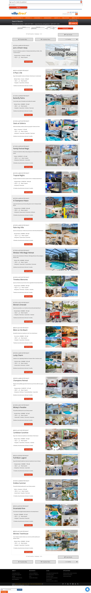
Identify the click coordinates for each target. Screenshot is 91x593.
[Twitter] (63, 584)
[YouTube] (75, 584)
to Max (51, 28)
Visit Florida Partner (67, 576)
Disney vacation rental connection (70, 573)
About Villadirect (15, 579)
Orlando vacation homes (17, 577)
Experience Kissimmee (67, 574)
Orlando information (33, 577)
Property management (16, 574)
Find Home (65, 28)
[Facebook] (65, 584)
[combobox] (69, 14)
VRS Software (26, 585)
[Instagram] (73, 584)
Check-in (24, 27)
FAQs (30, 576)
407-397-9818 (72, 12)
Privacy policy (49, 579)
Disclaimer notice (49, 576)
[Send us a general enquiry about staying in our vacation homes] (73, 22)
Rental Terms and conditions (52, 581)
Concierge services (16, 573)
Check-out (38, 27)
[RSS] (78, 584)
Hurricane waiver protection (52, 577)
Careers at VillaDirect (33, 573)
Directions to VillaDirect (34, 574)
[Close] (81, 2)
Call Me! (20, 589)
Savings (13, 576)
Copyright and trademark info (52, 573)
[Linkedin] (68, 584)
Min (46, 28)
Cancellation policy (50, 574)
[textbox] (69, 13)
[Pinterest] (70, 584)
